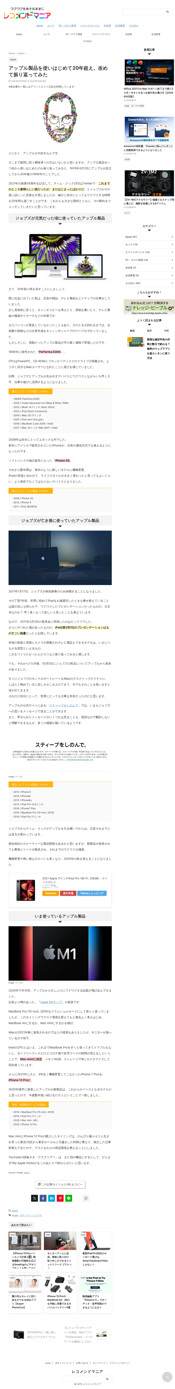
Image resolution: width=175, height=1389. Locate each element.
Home (48, 1363)
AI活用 (128, 34)
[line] (68, 1198)
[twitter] (34, 1198)
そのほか (87, 41)
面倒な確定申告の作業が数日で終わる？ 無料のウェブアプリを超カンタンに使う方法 (158, 349)
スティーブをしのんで (63, 705)
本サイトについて (63, 1363)
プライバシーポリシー (120, 1363)
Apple (19, 34)
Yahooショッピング (92, 893)
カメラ (46, 34)
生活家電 (155, 34)
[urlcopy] (85, 1198)
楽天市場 (68, 893)
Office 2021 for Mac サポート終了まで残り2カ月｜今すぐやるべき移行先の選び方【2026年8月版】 (148, 92)
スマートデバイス (101, 34)
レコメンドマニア (87, 1371)
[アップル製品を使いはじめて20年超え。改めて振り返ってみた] (51, 1198)
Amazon (50, 893)
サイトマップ (99, 1363)
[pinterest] (60, 1198)
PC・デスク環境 (74, 34)
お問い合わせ (82, 1363)
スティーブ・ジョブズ (31, 1215)
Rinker (53, 885)
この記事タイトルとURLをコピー (62, 1184)
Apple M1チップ (51, 1002)
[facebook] (43, 1198)
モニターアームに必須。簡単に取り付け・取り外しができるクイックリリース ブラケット (59, 1260)
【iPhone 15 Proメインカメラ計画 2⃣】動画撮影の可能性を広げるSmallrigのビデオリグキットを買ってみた (24, 1260)
